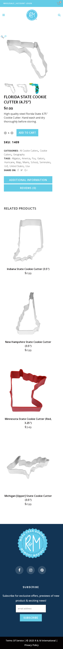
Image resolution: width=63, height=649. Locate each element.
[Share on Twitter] (21, 170)
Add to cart (27, 132)
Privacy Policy (31, 645)
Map (18, 162)
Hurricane (9, 162)
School (34, 162)
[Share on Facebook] (18, 170)
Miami (26, 162)
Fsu (34, 158)
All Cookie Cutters (29, 150)
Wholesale (8, 3)
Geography (19, 154)
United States (17, 166)
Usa (28, 166)
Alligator (16, 158)
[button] (25, 37)
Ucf (6, 166)
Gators (40, 158)
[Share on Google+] (26, 170)
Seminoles (45, 162)
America (26, 158)
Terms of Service (15, 640)
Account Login (24, 3)
